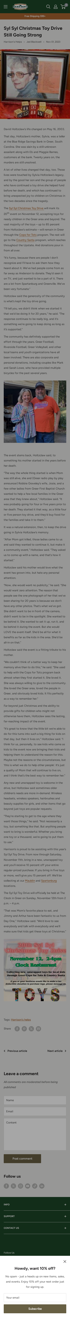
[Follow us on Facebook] (6, 1185)
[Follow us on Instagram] (20, 1185)
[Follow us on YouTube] (27, 1185)
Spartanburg (49, 880)
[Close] (64, 1261)
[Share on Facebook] (17, 1028)
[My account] (55, 7)
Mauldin (30, 880)
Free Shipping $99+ (35, 16)
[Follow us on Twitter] (13, 1185)
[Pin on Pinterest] (24, 1028)
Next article (55, 1051)
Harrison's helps (21, 1019)
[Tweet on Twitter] (31, 1028)
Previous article (17, 1051)
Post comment (22, 1158)
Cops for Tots (28, 234)
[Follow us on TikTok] (34, 1185)
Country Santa (25, 240)
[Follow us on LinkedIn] (41, 1185)
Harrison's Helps (13, 41)
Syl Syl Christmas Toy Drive (26, 208)
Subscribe (35, 1308)
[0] (63, 6)
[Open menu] (5, 6)
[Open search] (48, 7)
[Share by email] (38, 1028)
